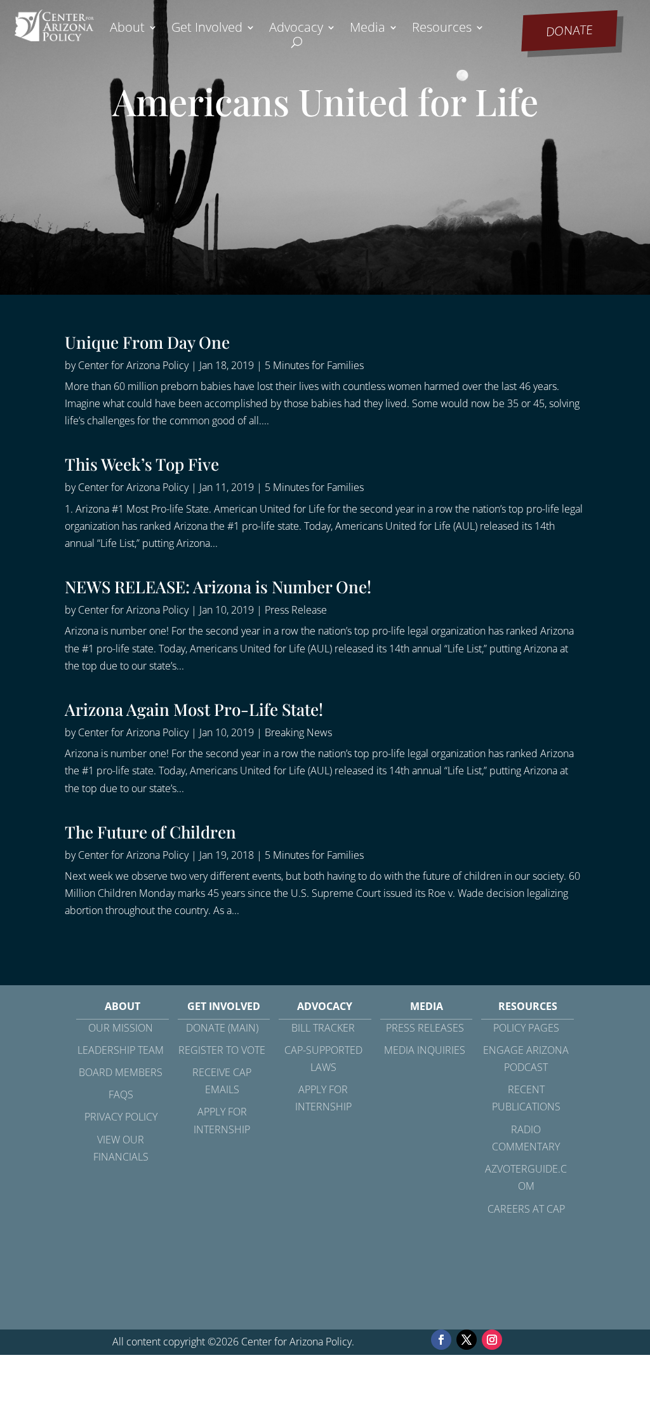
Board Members (120, 1072)
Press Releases (425, 1028)
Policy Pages (526, 1028)
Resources (442, 29)
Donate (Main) (222, 1028)
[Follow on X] (466, 1340)
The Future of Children (150, 832)
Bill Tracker (323, 1028)
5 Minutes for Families (314, 365)
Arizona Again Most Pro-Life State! (194, 709)
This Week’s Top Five (142, 464)
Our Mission (120, 1028)
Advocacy (296, 29)
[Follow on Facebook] (441, 1340)
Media (367, 29)
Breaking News (298, 732)
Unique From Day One (147, 342)
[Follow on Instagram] (492, 1340)
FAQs (121, 1094)
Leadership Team (120, 1050)
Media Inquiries (424, 1050)
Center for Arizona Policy (133, 365)
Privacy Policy (120, 1117)
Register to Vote (221, 1050)
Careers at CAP (526, 1209)
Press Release (296, 610)
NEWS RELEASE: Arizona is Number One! (218, 587)
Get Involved (206, 29)
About (127, 29)
